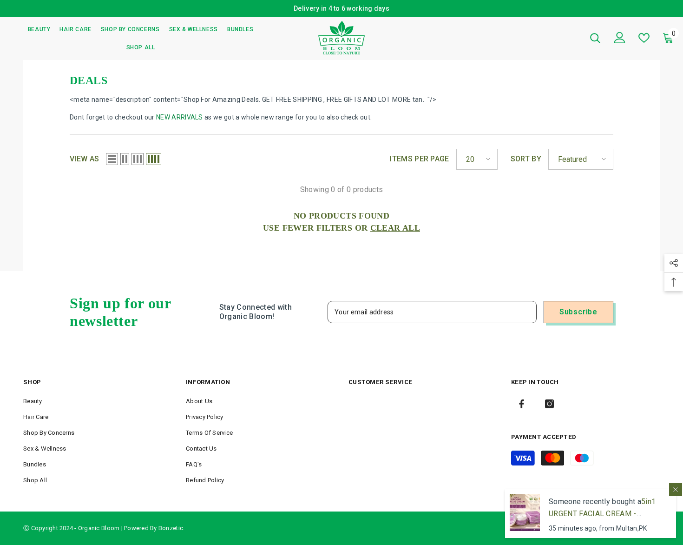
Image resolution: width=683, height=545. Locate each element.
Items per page (419, 158)
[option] (341, 8)
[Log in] (619, 37)
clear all (395, 228)
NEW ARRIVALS (179, 117)
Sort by (526, 158)
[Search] (595, 38)
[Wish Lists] (644, 38)
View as (84, 158)
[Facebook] (521, 403)
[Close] (675, 489)
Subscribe (578, 311)
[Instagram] (549, 403)
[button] (112, 159)
